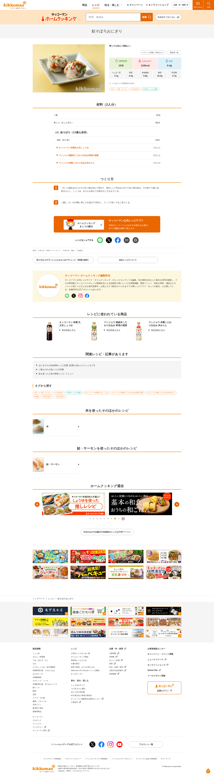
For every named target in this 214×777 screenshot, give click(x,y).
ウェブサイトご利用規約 (52, 759)
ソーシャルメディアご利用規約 (96, 759)
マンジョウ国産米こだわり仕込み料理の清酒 (79, 155)
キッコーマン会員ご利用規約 (146, 759)
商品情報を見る (69, 330)
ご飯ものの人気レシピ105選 (51, 369)
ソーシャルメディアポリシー (121, 759)
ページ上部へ (208, 770)
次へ (176, 504)
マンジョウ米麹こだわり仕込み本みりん (77, 163)
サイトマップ (166, 759)
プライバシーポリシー (73, 759)
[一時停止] (123, 518)
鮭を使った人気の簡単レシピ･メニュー (56, 374)
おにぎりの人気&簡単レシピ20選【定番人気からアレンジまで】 (67, 365)
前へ (37, 504)
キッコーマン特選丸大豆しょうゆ (74, 148)
